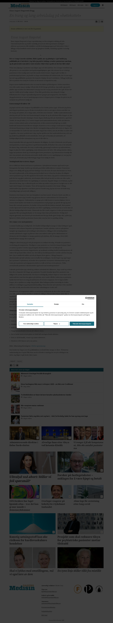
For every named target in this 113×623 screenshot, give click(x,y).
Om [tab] (83, 304)
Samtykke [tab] (30, 304)
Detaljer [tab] (56, 304)
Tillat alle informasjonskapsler (82, 323)
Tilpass (55, 323)
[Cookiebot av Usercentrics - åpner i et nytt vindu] (86, 298)
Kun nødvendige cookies (31, 323)
